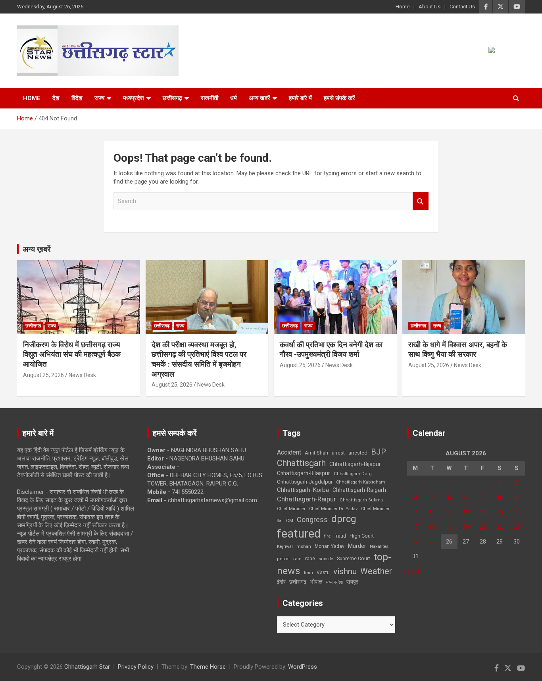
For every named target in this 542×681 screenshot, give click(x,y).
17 (415, 526)
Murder (357, 545)
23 (516, 526)
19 (449, 526)
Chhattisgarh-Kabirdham (360, 482)
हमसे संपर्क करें (339, 98)
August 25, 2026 (43, 375)
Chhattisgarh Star (87, 666)
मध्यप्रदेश (133, 98)
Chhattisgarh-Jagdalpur (305, 481)
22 (499, 526)
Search (421, 201)
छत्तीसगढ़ (172, 98)
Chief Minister (291, 508)
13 (466, 512)
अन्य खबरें (259, 98)
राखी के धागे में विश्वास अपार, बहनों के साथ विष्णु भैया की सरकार (457, 349)
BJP (378, 452)
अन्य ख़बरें (37, 249)
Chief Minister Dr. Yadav (333, 508)
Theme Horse (208, 666)
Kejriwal (285, 546)
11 (432, 512)
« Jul (413, 571)
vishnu (345, 571)
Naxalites (379, 546)
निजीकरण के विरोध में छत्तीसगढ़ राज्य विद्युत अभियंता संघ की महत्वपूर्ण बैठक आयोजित (72, 354)
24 (415, 541)
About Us (429, 7)
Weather (376, 571)
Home (402, 7)
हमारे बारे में (300, 98)
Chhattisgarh (301, 463)
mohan (303, 546)
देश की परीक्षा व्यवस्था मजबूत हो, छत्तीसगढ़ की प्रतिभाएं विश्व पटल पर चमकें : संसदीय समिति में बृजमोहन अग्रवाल (199, 359)
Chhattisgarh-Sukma (361, 500)
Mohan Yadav (329, 546)
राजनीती (209, 98)
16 (516, 512)
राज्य (99, 98)
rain (297, 558)
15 (499, 512)
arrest (338, 453)
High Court (362, 536)
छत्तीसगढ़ (297, 582)
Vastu (323, 572)
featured (299, 533)
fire (327, 536)
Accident (289, 452)
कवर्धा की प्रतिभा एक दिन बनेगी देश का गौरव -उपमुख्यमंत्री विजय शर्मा (331, 349)
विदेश (77, 98)
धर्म (233, 98)
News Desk (82, 375)
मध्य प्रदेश (334, 582)
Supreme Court (353, 558)
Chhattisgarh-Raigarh (359, 490)
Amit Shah (316, 453)
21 (483, 526)
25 (432, 541)
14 (483, 512)
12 (449, 512)
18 (432, 526)
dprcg (343, 518)
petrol (283, 558)
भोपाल (316, 581)
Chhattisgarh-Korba (303, 489)
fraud (340, 536)
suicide (326, 558)
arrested (357, 453)
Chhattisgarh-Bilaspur (303, 473)
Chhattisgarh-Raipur (306, 499)
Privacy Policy (136, 666)
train (308, 572)
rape (310, 558)
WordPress (302, 666)
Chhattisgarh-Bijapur (355, 464)
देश (56, 98)
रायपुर (352, 581)
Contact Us (462, 7)
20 (466, 526)
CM (289, 520)
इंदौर (281, 582)
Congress (312, 519)
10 (415, 512)
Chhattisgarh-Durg (353, 473)
